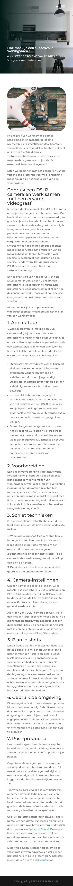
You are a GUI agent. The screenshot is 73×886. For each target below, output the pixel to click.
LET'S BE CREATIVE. (25, 56)
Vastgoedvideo (16, 60)
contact (45, 859)
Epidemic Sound (39, 829)
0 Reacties (34, 60)
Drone (59, 56)
